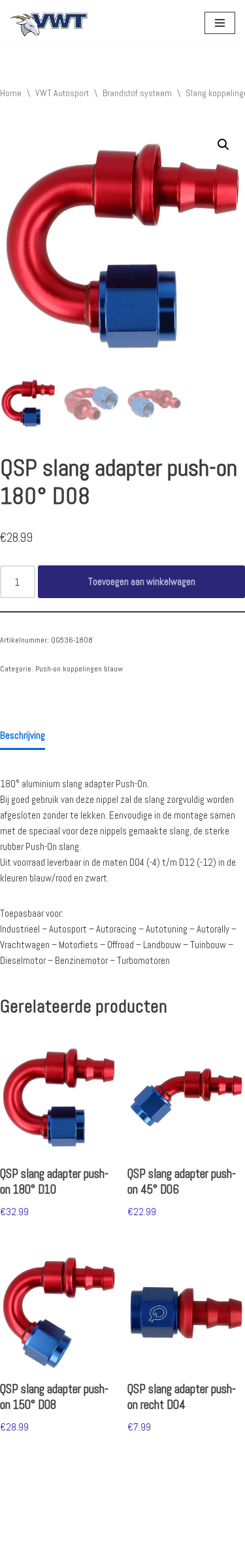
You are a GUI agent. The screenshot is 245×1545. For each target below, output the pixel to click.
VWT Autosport (62, 93)
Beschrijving (22, 735)
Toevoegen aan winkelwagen (141, 581)
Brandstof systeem (137, 93)
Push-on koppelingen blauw (79, 669)
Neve (19, 1531)
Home (11, 93)
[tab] (22, 736)
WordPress (140, 1531)
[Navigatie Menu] (219, 23)
